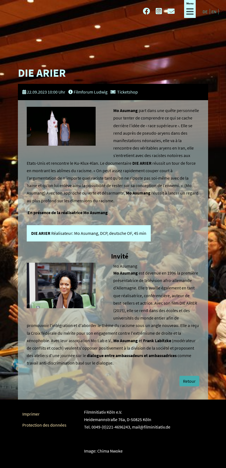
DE (205, 11)
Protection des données (44, 425)
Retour (189, 381)
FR (222, 11)
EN (214, 11)
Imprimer (31, 414)
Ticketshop (127, 92)
